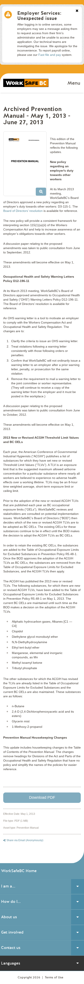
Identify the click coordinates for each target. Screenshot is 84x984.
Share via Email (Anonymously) (24, 840)
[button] (26, 165)
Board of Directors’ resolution (23, 211)
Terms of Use (54, 977)
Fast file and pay (49, 54)
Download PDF (42, 797)
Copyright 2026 (29, 977)
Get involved (12, 932)
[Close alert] (77, 11)
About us (9, 917)
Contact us (10, 947)
